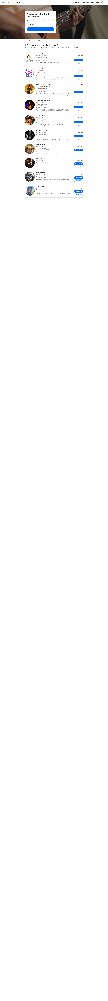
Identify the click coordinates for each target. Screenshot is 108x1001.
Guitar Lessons (41, 40)
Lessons (26, 40)
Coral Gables (34, 40)
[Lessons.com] (7, 2)
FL (29, 40)
